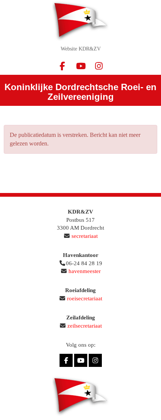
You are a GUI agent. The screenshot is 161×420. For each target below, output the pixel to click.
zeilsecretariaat (84, 326)
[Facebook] (62, 67)
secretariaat (85, 236)
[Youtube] (81, 67)
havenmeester (85, 271)
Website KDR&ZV (81, 49)
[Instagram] (99, 67)
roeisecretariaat (84, 298)
